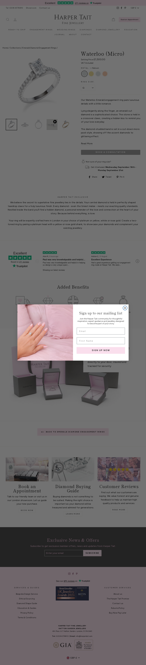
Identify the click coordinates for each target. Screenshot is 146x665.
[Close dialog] (125, 308)
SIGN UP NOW (101, 350)
